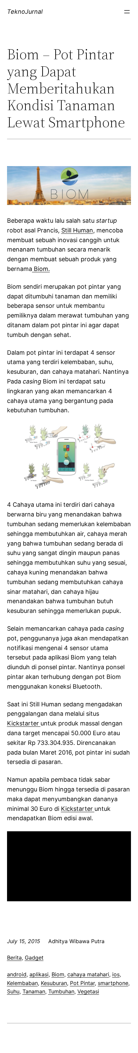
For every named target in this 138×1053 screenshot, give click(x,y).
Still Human (77, 230)
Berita (14, 957)
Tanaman (33, 991)
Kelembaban (22, 983)
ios (116, 974)
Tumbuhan (61, 991)
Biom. (41, 268)
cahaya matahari (88, 974)
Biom (58, 974)
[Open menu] (127, 12)
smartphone (113, 983)
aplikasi (39, 974)
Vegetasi (88, 991)
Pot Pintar (82, 983)
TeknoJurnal (25, 11)
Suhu (13, 991)
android (16, 974)
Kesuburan (54, 983)
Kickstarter (24, 723)
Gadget (34, 957)
